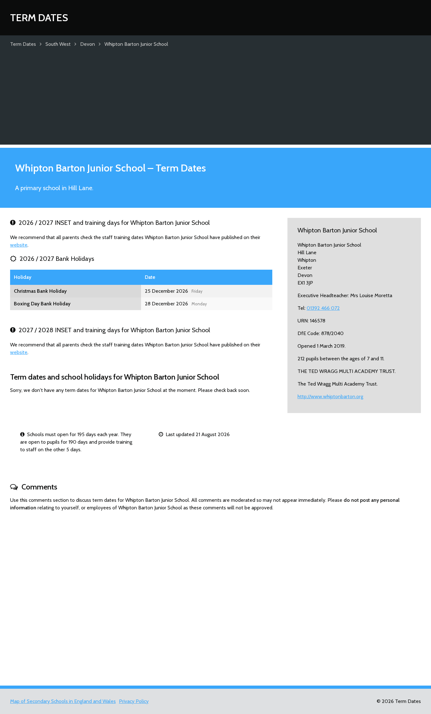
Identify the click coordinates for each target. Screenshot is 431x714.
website (18, 245)
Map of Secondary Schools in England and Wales (63, 701)
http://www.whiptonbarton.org (330, 396)
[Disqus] (215, 596)
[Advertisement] (215, 100)
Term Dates (39, 17)
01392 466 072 (323, 308)
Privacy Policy (134, 701)
